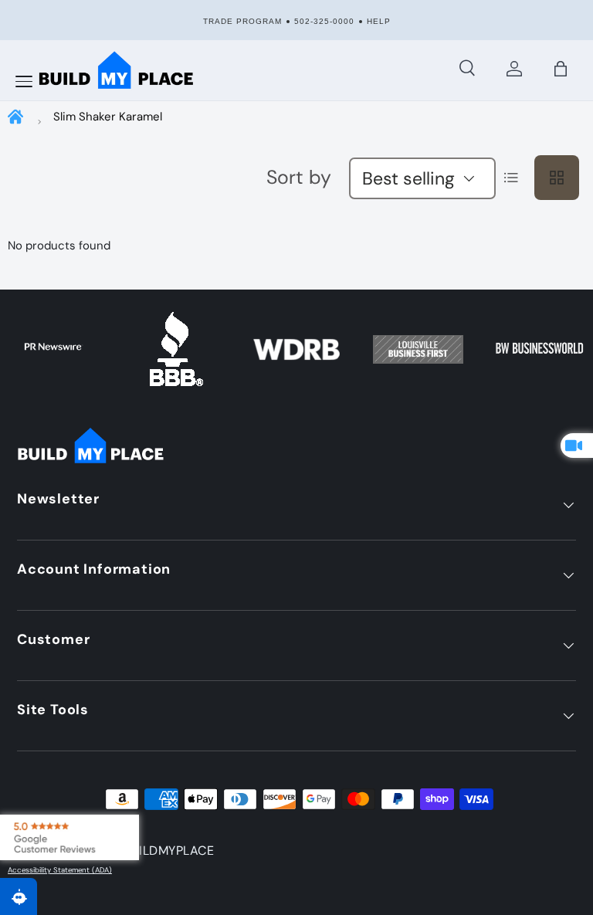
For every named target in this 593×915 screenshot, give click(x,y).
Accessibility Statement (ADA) (60, 870)
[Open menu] (23, 81)
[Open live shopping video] (577, 445)
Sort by (298, 177)
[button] (561, 69)
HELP (379, 21)
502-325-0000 (324, 21)
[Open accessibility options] (18, 896)
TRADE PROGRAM (242, 21)
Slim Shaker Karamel (107, 116)
